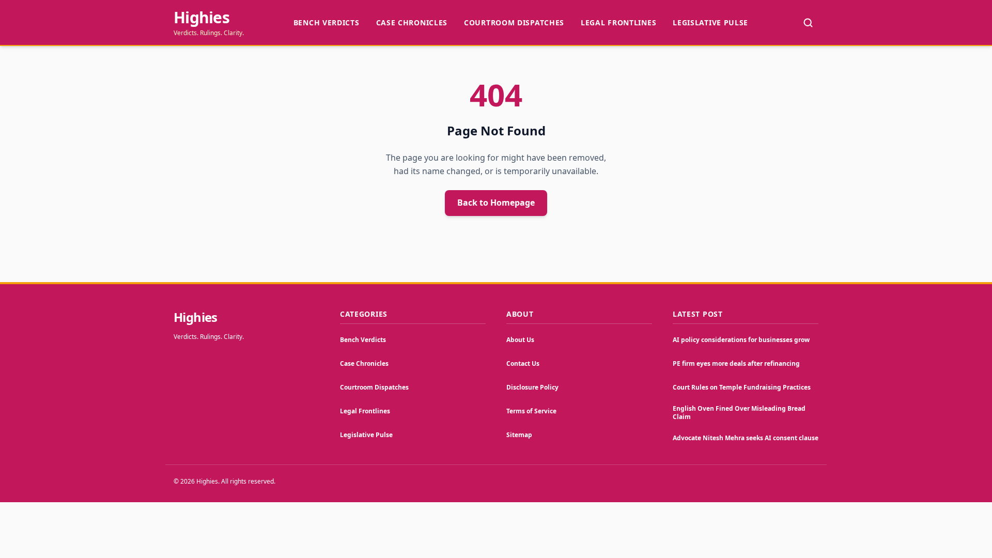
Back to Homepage (496, 202)
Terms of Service (531, 411)
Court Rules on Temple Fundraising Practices (742, 387)
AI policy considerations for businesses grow (741, 339)
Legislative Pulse (710, 22)
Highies (201, 17)
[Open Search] (808, 22)
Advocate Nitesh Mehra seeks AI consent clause (745, 437)
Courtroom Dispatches (514, 22)
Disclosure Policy (532, 387)
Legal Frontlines (618, 22)
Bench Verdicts (326, 22)
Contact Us (522, 363)
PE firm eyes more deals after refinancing (736, 363)
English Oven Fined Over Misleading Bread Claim (739, 412)
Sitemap (519, 434)
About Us (520, 339)
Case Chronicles (412, 22)
